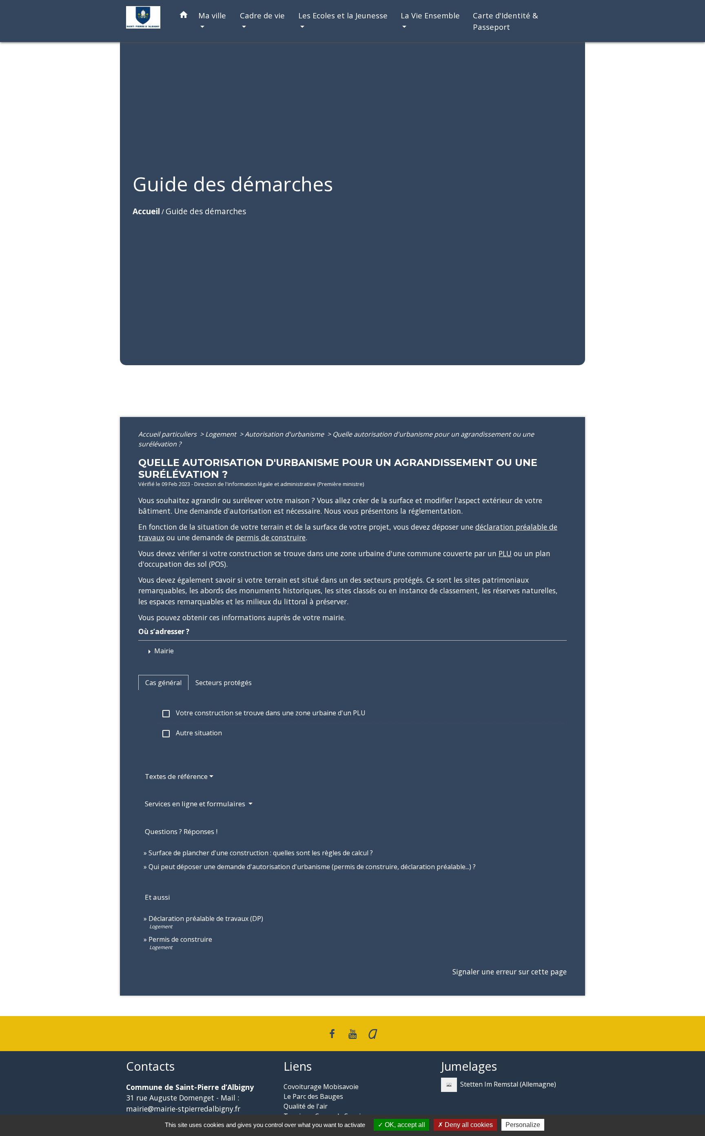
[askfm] (373, 1033)
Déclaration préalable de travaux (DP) (206, 918)
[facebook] (332, 1033)
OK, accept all (404, 1124)
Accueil (146, 211)
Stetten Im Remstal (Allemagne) (508, 1084)
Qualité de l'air (306, 1106)
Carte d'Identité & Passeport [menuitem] (505, 21)
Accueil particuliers (168, 434)
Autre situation (191, 733)
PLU (505, 553)
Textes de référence (176, 776)
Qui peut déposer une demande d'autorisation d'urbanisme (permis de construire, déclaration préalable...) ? (312, 866)
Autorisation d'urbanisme (285, 434)
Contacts (150, 1066)
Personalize (522, 1124)
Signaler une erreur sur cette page (509, 971)
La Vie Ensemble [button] (430, 15)
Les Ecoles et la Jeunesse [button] (343, 15)
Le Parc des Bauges (313, 1096)
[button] (183, 16)
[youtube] (352, 1033)
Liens (298, 1066)
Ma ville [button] (212, 15)
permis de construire (271, 537)
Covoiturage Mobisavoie (321, 1086)
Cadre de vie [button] (262, 15)
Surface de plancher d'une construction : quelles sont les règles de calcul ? (261, 852)
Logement (221, 434)
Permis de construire (180, 939)
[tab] (163, 682)
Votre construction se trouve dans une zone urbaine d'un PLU (263, 713)
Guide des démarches (206, 211)
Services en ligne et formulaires (196, 803)
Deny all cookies (468, 1124)
